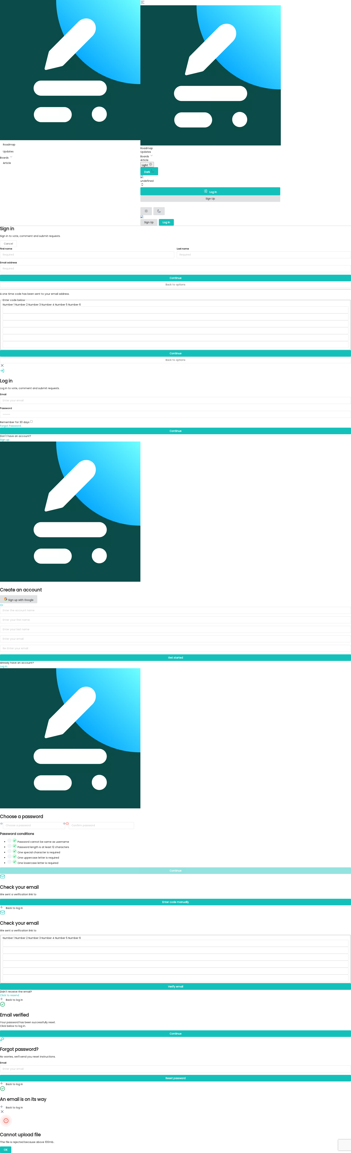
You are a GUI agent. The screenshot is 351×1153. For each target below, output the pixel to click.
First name (6, 248)
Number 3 (34, 304)
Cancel (8, 243)
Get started (175, 657)
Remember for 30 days (15, 422)
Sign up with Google (20, 600)
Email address (8, 262)
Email (3, 394)
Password (6, 408)
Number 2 (21, 304)
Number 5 (61, 304)
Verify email (175, 986)
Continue (176, 278)
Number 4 (47, 304)
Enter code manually (175, 902)
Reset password (176, 1078)
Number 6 (74, 304)
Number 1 (8, 304)
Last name (183, 248)
